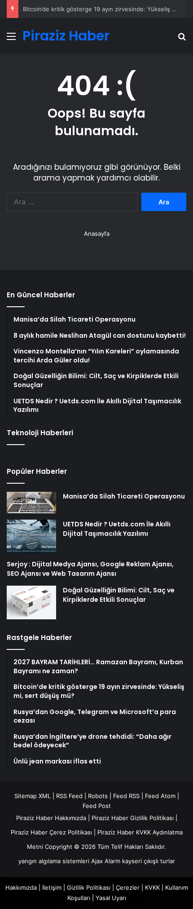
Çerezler (128, 887)
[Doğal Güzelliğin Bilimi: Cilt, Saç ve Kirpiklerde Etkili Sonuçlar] (31, 602)
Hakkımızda (21, 887)
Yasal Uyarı (111, 897)
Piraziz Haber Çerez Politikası (51, 832)
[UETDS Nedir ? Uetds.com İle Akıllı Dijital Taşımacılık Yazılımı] (31, 536)
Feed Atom (160, 795)
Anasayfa (97, 233)
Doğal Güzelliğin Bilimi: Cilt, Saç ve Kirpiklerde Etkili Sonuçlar (119, 595)
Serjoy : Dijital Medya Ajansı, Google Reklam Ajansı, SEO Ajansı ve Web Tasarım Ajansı (90, 569)
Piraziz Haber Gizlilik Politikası (133, 817)
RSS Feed (69, 795)
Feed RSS (126, 795)
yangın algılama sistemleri (53, 861)
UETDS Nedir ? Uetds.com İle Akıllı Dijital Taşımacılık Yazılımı (117, 529)
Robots (98, 795)
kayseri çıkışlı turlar (148, 861)
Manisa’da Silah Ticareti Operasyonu (124, 496)
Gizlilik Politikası (88, 887)
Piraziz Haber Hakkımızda (51, 817)
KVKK (152, 887)
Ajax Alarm (105, 861)
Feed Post (97, 805)
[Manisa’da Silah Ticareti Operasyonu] (31, 503)
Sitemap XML (32, 795)
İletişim (51, 887)
